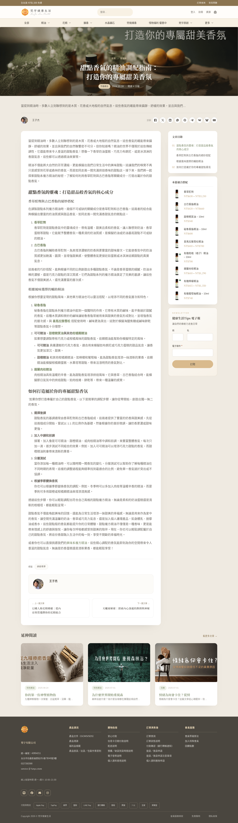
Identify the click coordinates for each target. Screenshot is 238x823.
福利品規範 (75, 746)
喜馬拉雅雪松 (61, 321)
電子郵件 (177, 346)
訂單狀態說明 (153, 741)
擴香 (86, 23)
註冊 (200, 12)
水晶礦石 (110, 22)
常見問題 (213, 3)
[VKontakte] (200, 120)
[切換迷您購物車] (215, 12)
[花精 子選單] (70, 23)
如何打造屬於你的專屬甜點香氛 (193, 167)
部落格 (123, 58)
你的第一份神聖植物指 (40, 695)
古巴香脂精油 (191, 204)
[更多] (212, 23)
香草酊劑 (40, 222)
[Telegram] (192, 120)
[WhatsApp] (177, 120)
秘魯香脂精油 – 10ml (195, 229)
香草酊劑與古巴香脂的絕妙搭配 (193, 155)
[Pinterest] (185, 120)
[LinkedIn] (170, 120)
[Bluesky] (207, 120)
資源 (208, 12)
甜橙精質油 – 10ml (194, 216)
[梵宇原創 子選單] (191, 23)
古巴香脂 (40, 245)
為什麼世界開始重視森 (107, 695)
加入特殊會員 (192, 741)
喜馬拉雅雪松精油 (193, 241)
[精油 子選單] (48, 23)
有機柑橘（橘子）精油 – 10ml (196, 255)
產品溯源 (73, 741)
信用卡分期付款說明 (118, 741)
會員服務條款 (176, 816)
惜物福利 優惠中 (158, 22)
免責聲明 (196, 816)
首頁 (113, 58)
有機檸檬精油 (191, 281)
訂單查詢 (201, 3)
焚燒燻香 (132, 22)
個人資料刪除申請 (155, 761)
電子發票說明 (115, 756)
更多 (207, 23)
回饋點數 (189, 746)
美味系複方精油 (77, 543)
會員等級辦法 (192, 736)
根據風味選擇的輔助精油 (189, 161)
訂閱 (192, 364)
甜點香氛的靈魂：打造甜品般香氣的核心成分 (194, 147)
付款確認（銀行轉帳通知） (160, 746)
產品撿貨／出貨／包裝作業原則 (85, 751)
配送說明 (112, 746)
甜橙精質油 (56, 333)
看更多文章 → (210, 636)
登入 (193, 12)
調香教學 (41, 566)
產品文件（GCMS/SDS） (82, 736)
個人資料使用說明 (117, 761)
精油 (43, 23)
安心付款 (112, 736)
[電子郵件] (214, 120)
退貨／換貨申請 (154, 751)
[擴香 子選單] (91, 23)
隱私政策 (213, 816)
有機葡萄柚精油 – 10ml (196, 293)
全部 (26, 22)
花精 (64, 23)
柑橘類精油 (79, 333)
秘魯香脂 (40, 305)
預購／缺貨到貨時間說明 (120, 751)
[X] (163, 120)
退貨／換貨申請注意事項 (159, 756)
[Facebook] (155, 120)
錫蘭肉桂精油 (43, 369)
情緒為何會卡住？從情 (174, 695)
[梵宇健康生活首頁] (24, 729)
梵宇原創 (184, 23)
